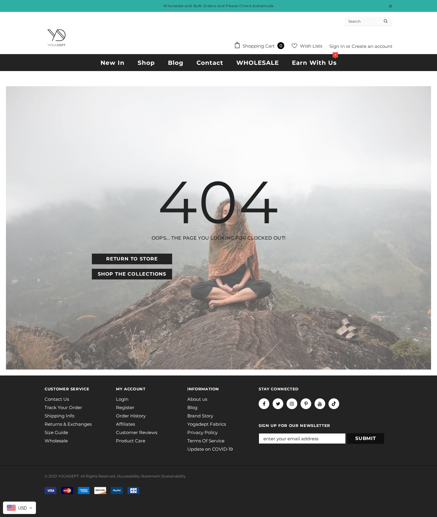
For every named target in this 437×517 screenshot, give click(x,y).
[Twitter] (278, 403)
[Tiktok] (333, 403)
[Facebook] (264, 403)
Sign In (337, 46)
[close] (390, 6)
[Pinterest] (306, 403)
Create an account (372, 46)
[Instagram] (292, 403)
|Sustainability (173, 476)
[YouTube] (320, 403)
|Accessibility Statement (138, 476)
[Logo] (56, 38)
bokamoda (263, 6)
